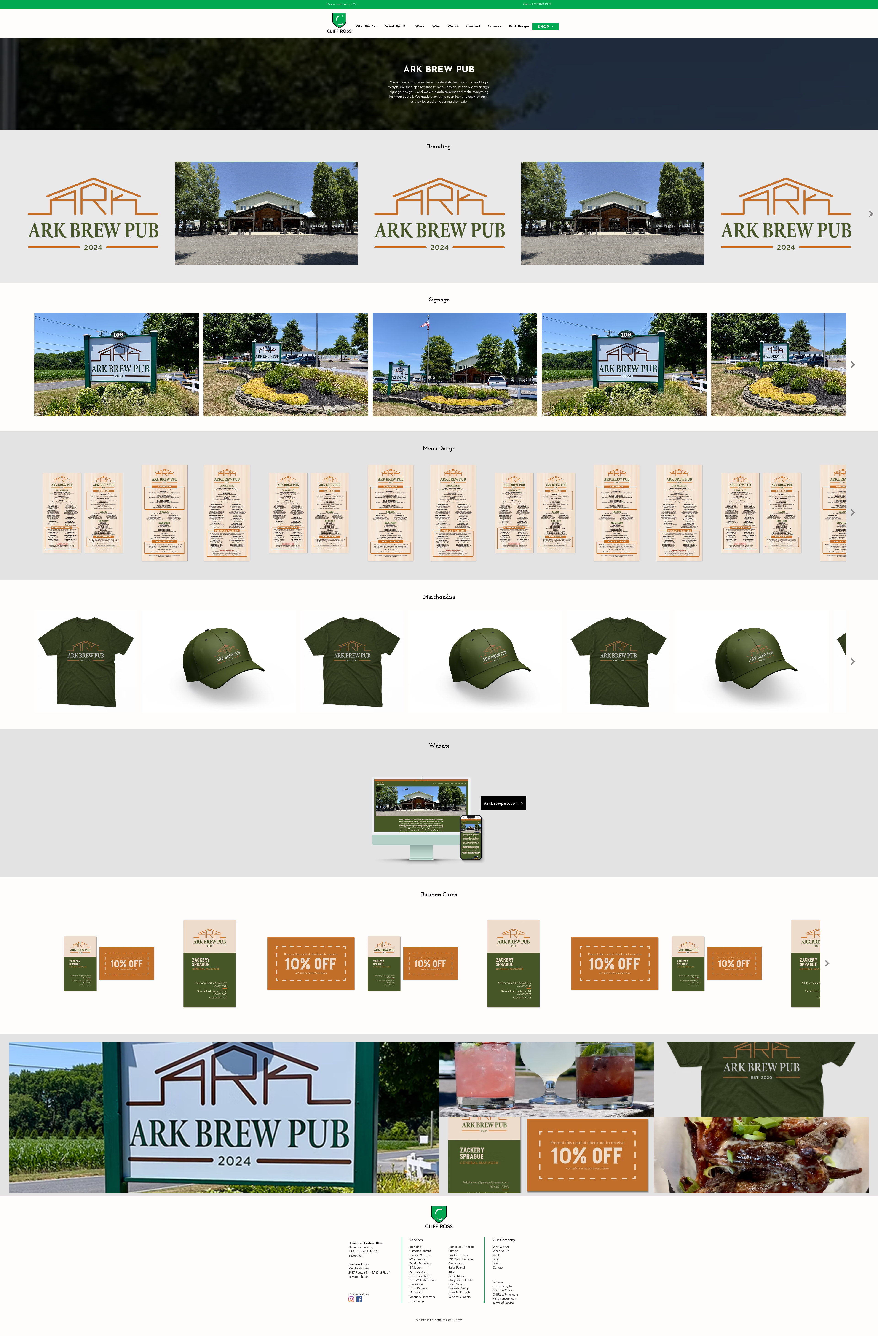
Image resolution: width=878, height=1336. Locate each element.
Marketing (416, 1292)
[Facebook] (359, 1299)
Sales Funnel (457, 1267)
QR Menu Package (461, 1259)
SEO (452, 1271)
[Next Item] (871, 213)
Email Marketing (420, 1263)
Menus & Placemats (422, 1296)
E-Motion (415, 1267)
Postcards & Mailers (461, 1246)
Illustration (416, 1284)
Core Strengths (502, 1286)
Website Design (459, 1288)
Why (495, 1259)
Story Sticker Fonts (460, 1280)
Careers (498, 1282)
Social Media (457, 1276)
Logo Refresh (418, 1288)
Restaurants (456, 1263)
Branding (415, 1246)
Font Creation (418, 1271)
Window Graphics (460, 1296)
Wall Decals (456, 1284)
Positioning (416, 1301)
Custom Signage (420, 1255)
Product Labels (458, 1255)
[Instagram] (351, 1299)
